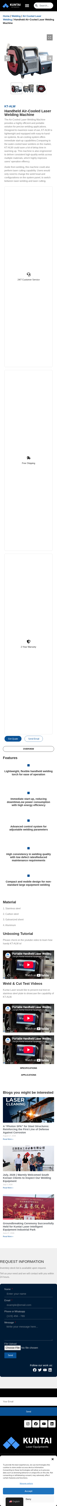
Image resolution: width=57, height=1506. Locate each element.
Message (9, 1322)
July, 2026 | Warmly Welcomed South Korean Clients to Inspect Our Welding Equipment (27, 1178)
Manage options (26, 1483)
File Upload (10, 1344)
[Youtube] (44, 1423)
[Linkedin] (52, 1423)
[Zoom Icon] (50, 37)
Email (7, 1300)
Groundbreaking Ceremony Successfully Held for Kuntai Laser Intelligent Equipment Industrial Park (28, 1226)
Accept (28, 1491)
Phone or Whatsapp (14, 1311)
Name (7, 1289)
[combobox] (43, 5)
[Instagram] (27, 1423)
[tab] (28, 749)
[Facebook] (35, 1423)
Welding (16, 16)
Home (6, 16)
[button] (52, 1459)
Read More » (8, 1139)
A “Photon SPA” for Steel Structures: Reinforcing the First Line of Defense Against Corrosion (26, 1129)
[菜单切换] (27, 5)
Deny (28, 1499)
